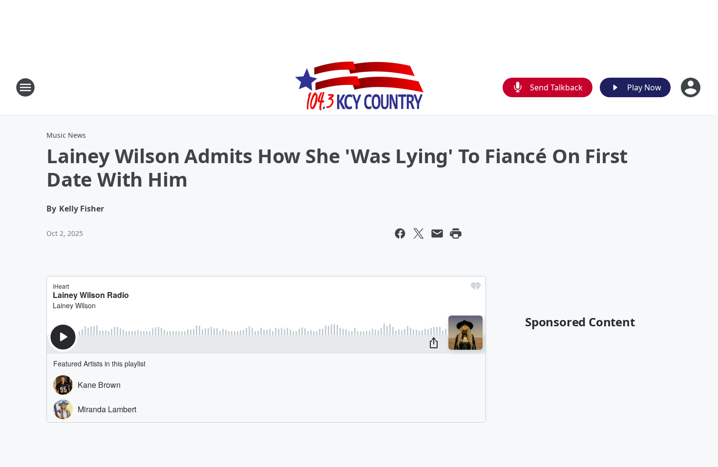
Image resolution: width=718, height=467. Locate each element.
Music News (66, 135)
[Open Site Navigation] (25, 87)
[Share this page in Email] (437, 233)
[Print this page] (456, 233)
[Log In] (691, 87)
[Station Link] (359, 87)
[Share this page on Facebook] (400, 233)
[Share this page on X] (418, 233)
